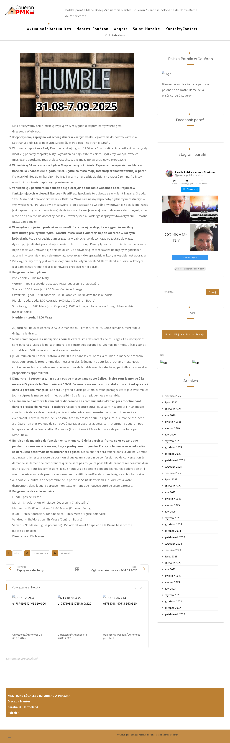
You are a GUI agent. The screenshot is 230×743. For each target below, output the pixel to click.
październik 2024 (175, 537)
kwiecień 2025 (173, 498)
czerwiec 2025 (173, 486)
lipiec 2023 (171, 556)
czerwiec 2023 (173, 563)
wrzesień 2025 (173, 466)
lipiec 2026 (171, 402)
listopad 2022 (173, 608)
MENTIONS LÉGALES (22, 696)
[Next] (141, 587)
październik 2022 (175, 614)
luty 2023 (170, 588)
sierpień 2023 (173, 550)
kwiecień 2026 (173, 421)
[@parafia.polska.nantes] (169, 174)
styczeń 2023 (172, 595)
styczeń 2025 (172, 518)
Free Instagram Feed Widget (191, 269)
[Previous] (135, 587)
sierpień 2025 (173, 473)
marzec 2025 (172, 505)
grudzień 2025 (173, 447)
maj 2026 (170, 415)
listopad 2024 (173, 531)
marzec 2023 (172, 582)
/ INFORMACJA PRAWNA (53, 696)
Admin (17, 553)
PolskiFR (14, 713)
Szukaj (212, 292)
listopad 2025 (173, 454)
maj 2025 (170, 492)
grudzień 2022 (173, 601)
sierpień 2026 (173, 396)
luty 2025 (170, 511)
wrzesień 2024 (173, 543)
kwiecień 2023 (173, 575)
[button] (9, 736)
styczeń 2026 (172, 441)
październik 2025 (175, 460)
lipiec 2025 (171, 479)
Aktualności (66, 553)
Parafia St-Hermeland (23, 707)
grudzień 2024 (173, 524)
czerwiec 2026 (173, 409)
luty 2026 (170, 434)
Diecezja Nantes (19, 701)
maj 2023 (170, 569)
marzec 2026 (172, 428)
